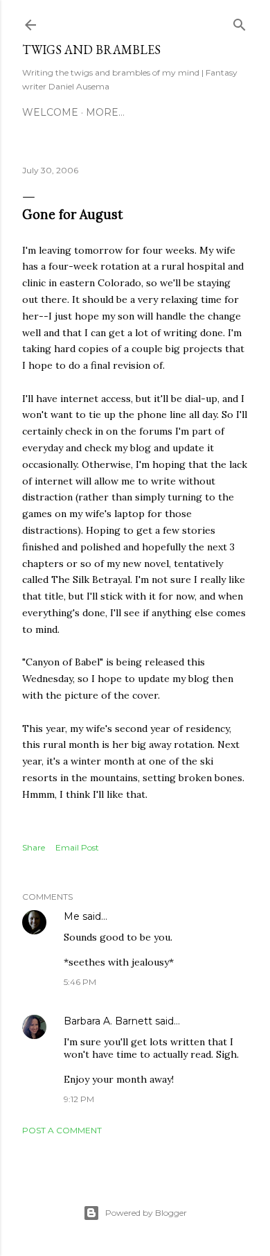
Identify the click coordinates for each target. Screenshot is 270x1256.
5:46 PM (80, 982)
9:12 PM (79, 1099)
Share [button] (33, 847)
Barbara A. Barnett (108, 1021)
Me (72, 916)
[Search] (239, 21)
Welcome (50, 112)
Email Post (77, 847)
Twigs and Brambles (91, 50)
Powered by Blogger (146, 1212)
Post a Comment (62, 1130)
